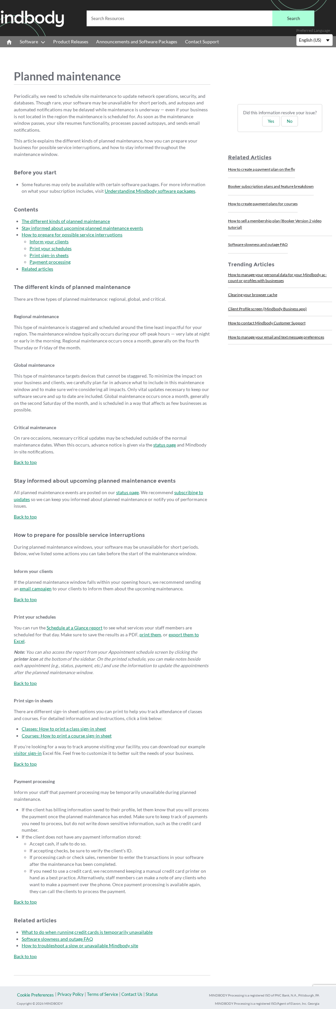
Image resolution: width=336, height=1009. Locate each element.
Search (293, 18)
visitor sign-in (28, 753)
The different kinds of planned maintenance (66, 221)
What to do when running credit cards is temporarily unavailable (87, 932)
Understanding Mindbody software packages (150, 191)
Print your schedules (51, 248)
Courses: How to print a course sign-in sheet (67, 735)
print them (150, 634)
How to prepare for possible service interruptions (72, 234)
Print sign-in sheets (49, 255)
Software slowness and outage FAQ (57, 939)
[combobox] (200, 18)
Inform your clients (49, 241)
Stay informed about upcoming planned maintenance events (82, 228)
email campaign (36, 588)
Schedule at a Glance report (74, 627)
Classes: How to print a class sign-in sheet (64, 729)
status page (164, 445)
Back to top (25, 462)
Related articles (37, 269)
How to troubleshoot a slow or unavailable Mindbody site (80, 945)
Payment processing (50, 262)
